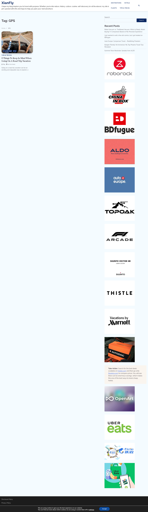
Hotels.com (122, 371)
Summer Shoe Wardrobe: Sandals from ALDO (120, 50)
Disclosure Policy (7, 499)
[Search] (138, 5)
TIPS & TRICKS (125, 8)
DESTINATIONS (116, 3)
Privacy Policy (6, 503)
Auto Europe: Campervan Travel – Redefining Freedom (122, 41)
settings (91, 510)
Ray (4, 64)
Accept (104, 509)
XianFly (8, 3)
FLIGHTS (114, 8)
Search (107, 17)
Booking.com (113, 373)
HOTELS (127, 3)
